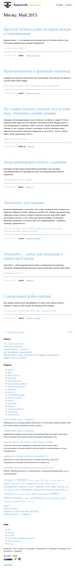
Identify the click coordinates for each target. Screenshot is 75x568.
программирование (11, 179)
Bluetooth (30, 480)
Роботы (11, 406)
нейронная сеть (10, 494)
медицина (10, 273)
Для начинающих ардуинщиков (18, 352)
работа (35, 494)
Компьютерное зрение (17, 384)
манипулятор (39, 489)
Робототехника (11, 508)
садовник (28, 179)
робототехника (13, 497)
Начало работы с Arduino (16, 349)
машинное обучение (55, 489)
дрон (5, 489)
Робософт (12, 403)
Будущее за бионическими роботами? (21, 511)
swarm (52, 483)
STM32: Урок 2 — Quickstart (22, 419)
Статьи (11, 544)
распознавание (9, 231)
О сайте (11, 535)
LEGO (63, 480)
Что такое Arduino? (13, 344)
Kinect (59, 480)
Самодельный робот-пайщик (27, 296)
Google (46, 480)
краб (26, 86)
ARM (10, 372)
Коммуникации (14, 381)
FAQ (9, 530)
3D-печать (8, 48)
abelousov (8, 456)
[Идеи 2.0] (15, 560)
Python (38, 228)
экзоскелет (33, 231)
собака (47, 498)
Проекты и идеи (33, 55)
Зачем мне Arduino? (13, 346)
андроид (22, 487)
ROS (47, 483)
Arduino (15, 48)
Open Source (12, 311)
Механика (12, 389)
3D (5, 86)
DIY (11, 139)
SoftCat (7, 468)
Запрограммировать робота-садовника (35, 162)
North (6, 442)
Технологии (13, 412)
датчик (67, 486)
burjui (6, 419)
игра (15, 139)
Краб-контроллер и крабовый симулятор (37, 71)
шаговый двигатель (48, 311)
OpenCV (25, 228)
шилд (28, 501)
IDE (50, 480)
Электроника (13, 414)
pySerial (31, 228)
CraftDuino (8, 228)
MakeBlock (17, 228)
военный (60, 487)
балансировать (31, 486)
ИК (5, 273)
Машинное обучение (16, 386)
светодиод (26, 498)
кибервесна (22, 139)
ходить (63, 498)
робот (21, 48)
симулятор (45, 86)
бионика (40, 486)
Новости (29, 187)
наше (60, 228)
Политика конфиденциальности (21, 538)
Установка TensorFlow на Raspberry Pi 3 (31, 456)
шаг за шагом (8, 501)
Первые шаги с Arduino (15, 358)
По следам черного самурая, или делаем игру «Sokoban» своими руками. (37, 111)
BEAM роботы (14, 375)
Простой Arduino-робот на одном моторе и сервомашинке (37, 31)
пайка (32, 311)
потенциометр (34, 86)
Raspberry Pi (46, 228)
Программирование (16, 395)
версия (47, 487)
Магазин (35, 5)
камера (54, 228)
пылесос (28, 494)
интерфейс (20, 86)
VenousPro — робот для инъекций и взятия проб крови (33, 256)
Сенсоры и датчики (16, 409)
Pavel (6, 431)
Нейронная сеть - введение (17, 514)
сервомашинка (37, 498)
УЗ (26, 48)
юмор (32, 501)
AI (15, 480)
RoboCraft (21, 5)
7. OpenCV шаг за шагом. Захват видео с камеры (32, 442)
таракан (25, 231)
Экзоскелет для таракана (24, 203)
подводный (21, 494)
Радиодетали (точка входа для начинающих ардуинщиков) (32, 355)
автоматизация (23, 311)
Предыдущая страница (14, 332)
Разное (31, 146)
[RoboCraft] (19, 560)
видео (53, 487)
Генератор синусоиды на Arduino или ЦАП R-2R (32, 468)
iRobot (54, 480)
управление (54, 86)
